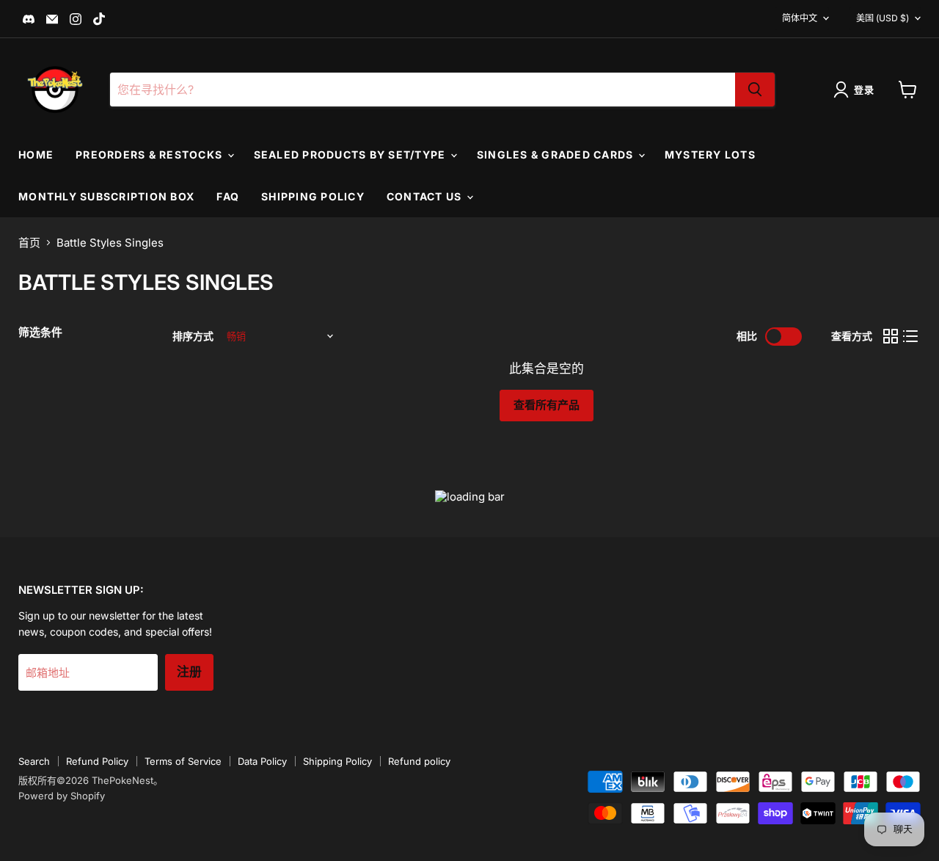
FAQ (227, 196)
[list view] (911, 337)
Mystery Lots (710, 154)
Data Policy (262, 761)
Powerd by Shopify (61, 796)
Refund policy (419, 761)
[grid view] (890, 337)
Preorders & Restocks (150, 154)
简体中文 (799, 17)
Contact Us (426, 196)
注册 (189, 672)
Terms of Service (183, 761)
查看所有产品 (547, 405)
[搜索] (755, 89)
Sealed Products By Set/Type (351, 154)
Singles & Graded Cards (557, 154)
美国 (882, 17)
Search (34, 761)
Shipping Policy (313, 196)
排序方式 (192, 336)
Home (36, 154)
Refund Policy (97, 761)
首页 (29, 242)
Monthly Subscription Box (106, 196)
